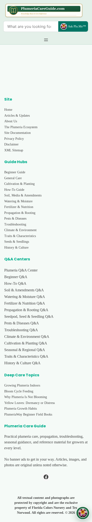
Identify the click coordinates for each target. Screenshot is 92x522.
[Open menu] (46, 40)
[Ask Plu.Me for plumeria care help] (83, 513)
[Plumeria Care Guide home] (44, 10)
